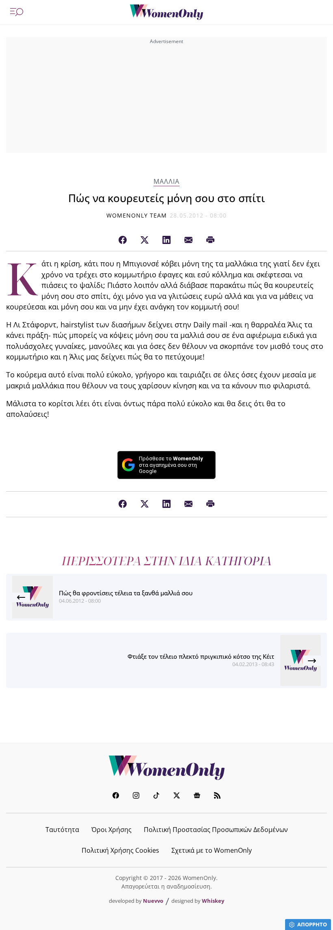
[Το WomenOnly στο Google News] (197, 796)
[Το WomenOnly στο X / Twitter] (176, 796)
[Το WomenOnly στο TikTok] (156, 796)
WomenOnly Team (136, 215)
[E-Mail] (188, 240)
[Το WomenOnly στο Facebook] (115, 796)
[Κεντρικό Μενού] (16, 12)
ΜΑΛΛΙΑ (166, 181)
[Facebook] (122, 240)
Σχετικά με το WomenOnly (211, 850)
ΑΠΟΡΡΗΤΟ (312, 924)
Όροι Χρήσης (111, 829)
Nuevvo (153, 900)
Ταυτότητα (62, 829)
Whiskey (213, 900)
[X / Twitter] (144, 240)
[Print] (210, 240)
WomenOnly (166, 768)
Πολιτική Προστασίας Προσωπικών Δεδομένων (216, 829)
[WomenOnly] (166, 12)
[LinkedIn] (166, 240)
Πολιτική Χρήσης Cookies (120, 850)
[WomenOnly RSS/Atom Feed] (217, 796)
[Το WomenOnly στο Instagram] (136, 796)
